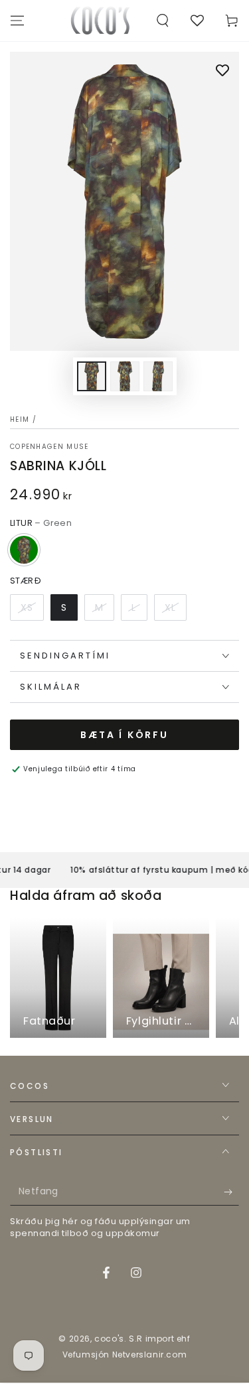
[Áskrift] (231, 1192)
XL (170, 607)
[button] (162, 20)
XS (27, 607)
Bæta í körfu (124, 734)
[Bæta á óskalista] (222, 71)
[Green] (24, 550)
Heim (19, 419)
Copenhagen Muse (49, 447)
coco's (109, 1338)
